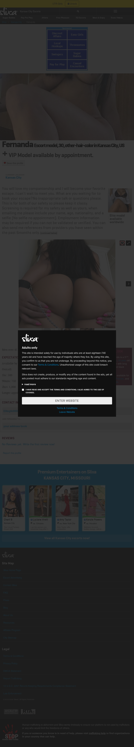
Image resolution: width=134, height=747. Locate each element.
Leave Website (67, 412)
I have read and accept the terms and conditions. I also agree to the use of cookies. (65, 391)
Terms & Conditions (48, 364)
